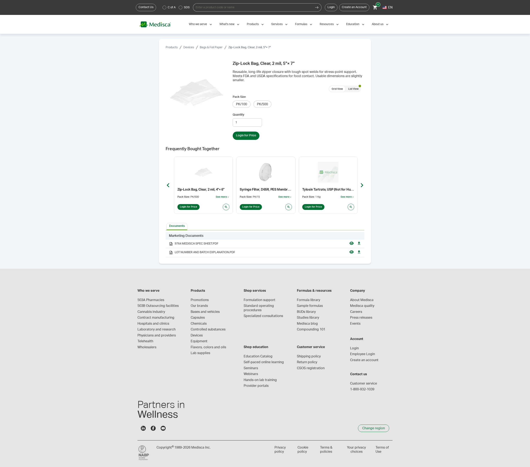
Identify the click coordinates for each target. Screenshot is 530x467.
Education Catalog (258, 356)
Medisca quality (362, 305)
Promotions (200, 300)
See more (222, 197)
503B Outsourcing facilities (158, 305)
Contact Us (146, 7)
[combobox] (252, 7)
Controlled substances (208, 329)
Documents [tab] (177, 226)
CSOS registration (311, 368)
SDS (187, 7)
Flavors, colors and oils (208, 347)
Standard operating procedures (259, 308)
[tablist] (265, 226)
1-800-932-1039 (362, 389)
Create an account (364, 360)
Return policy (307, 362)
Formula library (308, 300)
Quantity (238, 114)
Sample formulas (310, 305)
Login (331, 7)
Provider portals (256, 385)
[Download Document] (359, 244)
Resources (327, 24)
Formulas (301, 24)
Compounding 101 (311, 329)
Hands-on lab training (260, 380)
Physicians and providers (156, 335)
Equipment (199, 341)
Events (355, 323)
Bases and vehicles (205, 311)
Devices (188, 47)
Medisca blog (307, 323)
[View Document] (351, 244)
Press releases (361, 317)
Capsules (198, 317)
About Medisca (361, 300)
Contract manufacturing (155, 317)
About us (377, 24)
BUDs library (306, 311)
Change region (373, 428)
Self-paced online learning (264, 362)
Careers (356, 311)
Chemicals (199, 323)
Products (253, 24)
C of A (172, 7)
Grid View (337, 89)
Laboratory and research (156, 329)
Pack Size (239, 97)
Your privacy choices (356, 449)
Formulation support (259, 300)
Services (277, 24)
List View (353, 89)
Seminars (251, 368)
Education (352, 24)
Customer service (363, 383)
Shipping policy (309, 356)
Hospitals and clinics (153, 323)
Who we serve (198, 24)
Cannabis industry (151, 311)
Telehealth (145, 341)
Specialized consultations (263, 316)
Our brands (199, 305)
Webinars (251, 374)
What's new (226, 24)
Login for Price (246, 135)
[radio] (164, 7)
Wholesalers (146, 347)
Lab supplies (200, 353)
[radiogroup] (176, 7)
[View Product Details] (226, 207)
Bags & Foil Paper (211, 47)
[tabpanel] (265, 244)
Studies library (308, 317)
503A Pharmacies (150, 300)
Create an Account (354, 7)
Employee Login (362, 354)
